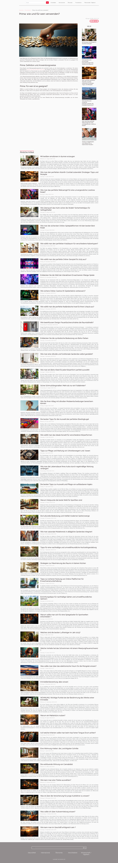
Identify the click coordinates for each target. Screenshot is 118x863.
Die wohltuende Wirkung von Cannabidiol (56, 764)
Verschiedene (78, 2)
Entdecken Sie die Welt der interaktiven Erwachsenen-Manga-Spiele (67, 275)
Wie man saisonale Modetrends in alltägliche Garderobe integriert (66, 532)
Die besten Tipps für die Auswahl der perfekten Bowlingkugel (64, 419)
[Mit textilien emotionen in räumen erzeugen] (89, 34)
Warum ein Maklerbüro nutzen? (52, 715)
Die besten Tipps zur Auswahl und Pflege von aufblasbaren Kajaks (66, 484)
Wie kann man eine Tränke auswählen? (55, 780)
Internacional (62, 2)
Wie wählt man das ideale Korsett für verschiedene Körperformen (66, 435)
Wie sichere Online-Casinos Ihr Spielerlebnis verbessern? (62, 291)
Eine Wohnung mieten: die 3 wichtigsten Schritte (59, 748)
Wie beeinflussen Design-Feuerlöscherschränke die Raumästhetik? (67, 322)
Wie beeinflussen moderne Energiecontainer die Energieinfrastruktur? (88, 103)
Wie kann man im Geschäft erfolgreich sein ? (58, 827)
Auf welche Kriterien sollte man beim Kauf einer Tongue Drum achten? (68, 733)
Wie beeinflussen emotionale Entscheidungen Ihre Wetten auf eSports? (87, 62)
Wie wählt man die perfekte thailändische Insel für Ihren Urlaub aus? (67, 307)
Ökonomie (70, 2)
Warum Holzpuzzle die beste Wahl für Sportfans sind (61, 500)
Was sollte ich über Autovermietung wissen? (57, 812)
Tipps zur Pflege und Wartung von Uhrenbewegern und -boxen (65, 451)
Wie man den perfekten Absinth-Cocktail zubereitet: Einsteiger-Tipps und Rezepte (88, 82)
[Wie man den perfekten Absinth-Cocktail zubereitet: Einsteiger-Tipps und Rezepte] (89, 72)
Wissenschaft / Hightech (89, 2)
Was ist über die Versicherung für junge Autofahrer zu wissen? (64, 796)
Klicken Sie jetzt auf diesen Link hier (35, 69)
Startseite (21, 10)
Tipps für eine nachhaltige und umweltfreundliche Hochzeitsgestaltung (68, 547)
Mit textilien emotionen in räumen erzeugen (89, 43)
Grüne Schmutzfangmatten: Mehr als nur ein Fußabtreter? (63, 386)
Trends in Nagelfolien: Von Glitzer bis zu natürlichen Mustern (88, 143)
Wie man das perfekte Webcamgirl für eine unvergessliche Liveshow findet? (89, 123)
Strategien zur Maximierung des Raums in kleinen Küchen (63, 563)
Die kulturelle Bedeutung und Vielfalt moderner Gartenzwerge (65, 516)
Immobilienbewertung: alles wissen (54, 682)
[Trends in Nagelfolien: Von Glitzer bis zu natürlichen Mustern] (89, 134)
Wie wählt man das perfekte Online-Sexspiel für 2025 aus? (63, 259)
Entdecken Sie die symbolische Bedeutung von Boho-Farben (64, 338)
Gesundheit (53, 2)
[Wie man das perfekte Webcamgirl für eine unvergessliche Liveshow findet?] (89, 113)
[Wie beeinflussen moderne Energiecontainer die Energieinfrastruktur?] (89, 93)
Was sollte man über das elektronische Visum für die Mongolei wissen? (68, 666)
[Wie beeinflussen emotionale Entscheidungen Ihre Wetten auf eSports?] (89, 52)
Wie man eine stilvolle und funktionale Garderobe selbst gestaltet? (66, 354)
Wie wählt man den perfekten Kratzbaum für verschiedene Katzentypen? (69, 244)
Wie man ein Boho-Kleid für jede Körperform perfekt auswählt (64, 370)
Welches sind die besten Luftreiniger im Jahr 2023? (60, 632)
